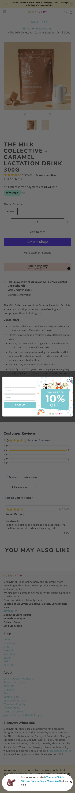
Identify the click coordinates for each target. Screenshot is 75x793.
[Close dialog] (70, 380)
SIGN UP (20, 404)
